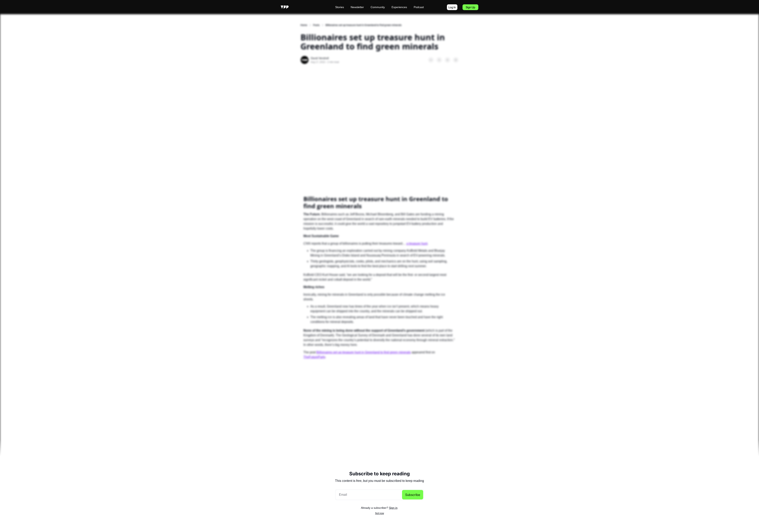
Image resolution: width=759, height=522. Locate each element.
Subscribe (412, 495)
